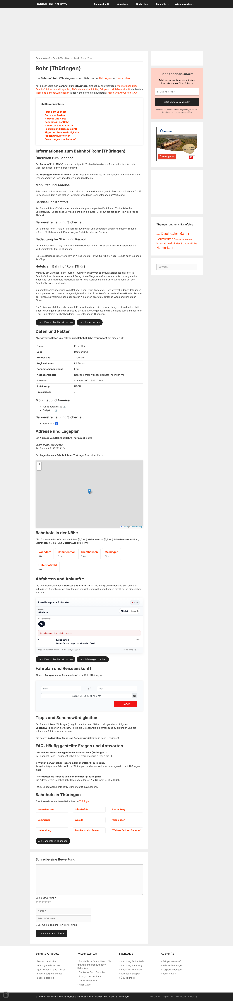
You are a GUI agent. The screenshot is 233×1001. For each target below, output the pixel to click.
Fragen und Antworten (57, 135)
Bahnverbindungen (172, 965)
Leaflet (125, 526)
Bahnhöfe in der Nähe (57, 122)
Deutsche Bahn (175, 233)
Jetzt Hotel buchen (89, 322)
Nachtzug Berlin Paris (132, 961)
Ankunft (134, 611)
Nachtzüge (142, 4)
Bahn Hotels (169, 973)
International (164, 243)
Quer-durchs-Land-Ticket (51, 969)
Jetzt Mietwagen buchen (92, 659)
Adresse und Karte (55, 118)
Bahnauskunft (101, 4)
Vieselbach (118, 820)
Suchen (126, 704)
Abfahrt (124, 611)
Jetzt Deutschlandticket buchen (55, 322)
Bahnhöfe (161, 4)
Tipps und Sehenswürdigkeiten (52, 92)
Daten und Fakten (55, 115)
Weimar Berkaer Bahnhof (126, 830)
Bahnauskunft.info (51, 4)
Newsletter (155, 996)
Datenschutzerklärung (186, 996)
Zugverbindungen (172, 969)
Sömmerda (44, 820)
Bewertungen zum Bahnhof (60, 139)
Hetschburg (44, 830)
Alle (41, 624)
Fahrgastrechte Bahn (90, 976)
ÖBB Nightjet (128, 977)
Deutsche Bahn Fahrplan (92, 972)
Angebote (122, 4)
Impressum (168, 996)
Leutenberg (119, 809)
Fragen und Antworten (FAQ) (122, 92)
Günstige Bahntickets (48, 965)
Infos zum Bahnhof (55, 111)
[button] (89, 491)
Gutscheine (187, 239)
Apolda (79, 820)
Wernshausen (46, 809)
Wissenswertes (183, 4)
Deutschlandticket (47, 961)
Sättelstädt (81, 809)
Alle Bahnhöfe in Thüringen (53, 841)
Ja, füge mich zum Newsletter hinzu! (57, 924)
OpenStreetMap (136, 526)
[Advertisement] (116, 30)
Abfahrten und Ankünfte (85, 89)
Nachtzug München (131, 969)
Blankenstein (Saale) (87, 830)
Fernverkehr (165, 239)
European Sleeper (130, 973)
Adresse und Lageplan (58, 89)
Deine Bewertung (46, 898)
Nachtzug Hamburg (131, 965)
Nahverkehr (165, 248)
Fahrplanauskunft (171, 961)
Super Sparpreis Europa (50, 973)
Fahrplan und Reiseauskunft (115, 89)
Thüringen (105, 78)
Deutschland (72, 58)
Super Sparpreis (45, 977)
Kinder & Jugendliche (184, 243)
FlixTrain (178, 240)
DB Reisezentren (88, 980)
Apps (158, 234)
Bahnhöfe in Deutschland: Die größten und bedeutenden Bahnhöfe (94, 965)
